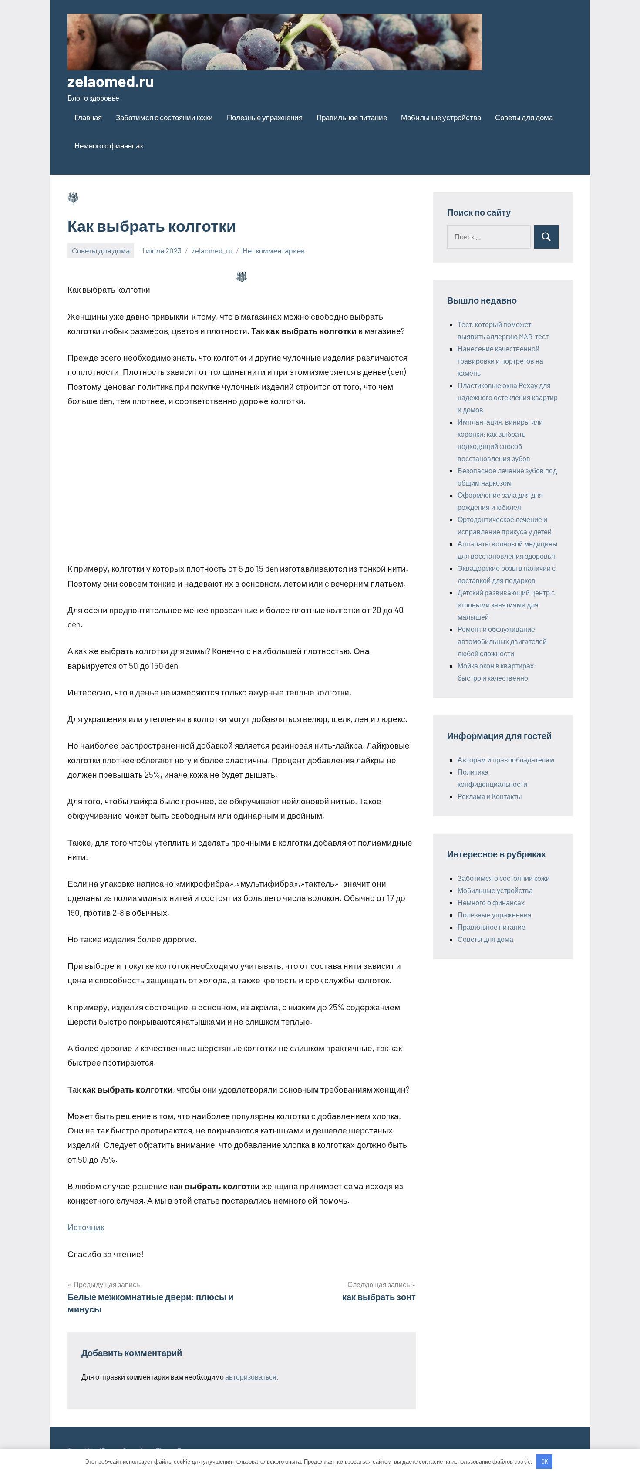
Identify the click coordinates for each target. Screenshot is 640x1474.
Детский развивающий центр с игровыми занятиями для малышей (506, 604)
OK (544, 1461)
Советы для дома (524, 117)
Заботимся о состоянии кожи (164, 117)
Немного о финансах (109, 145)
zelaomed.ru (110, 80)
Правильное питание (352, 117)
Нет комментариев (274, 250)
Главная (88, 117)
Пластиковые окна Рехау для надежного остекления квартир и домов (508, 397)
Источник (85, 1227)
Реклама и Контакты (490, 796)
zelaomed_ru (212, 250)
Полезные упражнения (265, 117)
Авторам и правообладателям (506, 760)
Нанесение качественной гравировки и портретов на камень (500, 360)
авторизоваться (250, 1377)
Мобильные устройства (441, 117)
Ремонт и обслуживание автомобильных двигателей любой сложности (502, 641)
